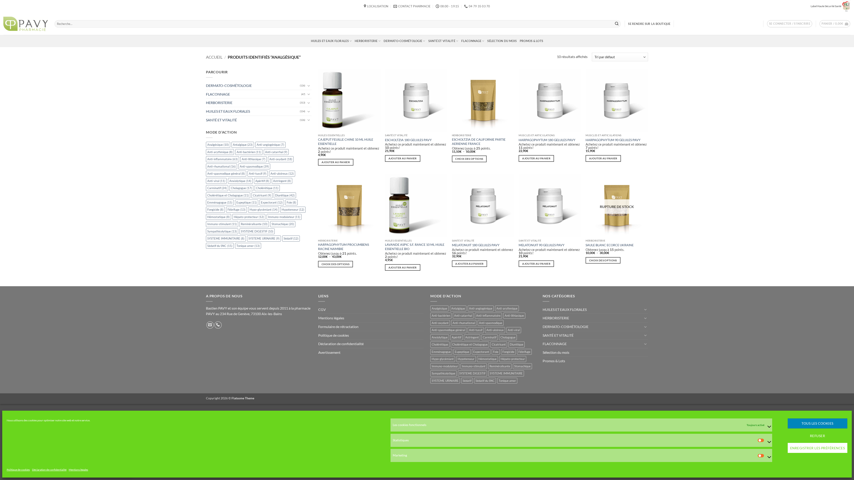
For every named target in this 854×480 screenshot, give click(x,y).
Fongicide (215, 210)
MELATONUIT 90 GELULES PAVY (541, 245)
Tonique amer (248, 246)
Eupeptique (246, 202)
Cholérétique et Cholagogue (228, 195)
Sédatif (291, 238)
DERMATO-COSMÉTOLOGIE (403, 41)
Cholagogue (241, 188)
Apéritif (262, 181)
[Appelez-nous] (218, 325)
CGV (322, 309)
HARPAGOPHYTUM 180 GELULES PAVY (547, 140)
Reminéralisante (254, 224)
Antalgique (243, 144)
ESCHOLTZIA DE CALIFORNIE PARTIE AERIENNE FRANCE (479, 142)
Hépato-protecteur (249, 217)
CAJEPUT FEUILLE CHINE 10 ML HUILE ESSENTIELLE (345, 142)
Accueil (214, 57)
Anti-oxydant (280, 159)
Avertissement (329, 352)
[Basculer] (309, 85)
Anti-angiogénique (270, 144)
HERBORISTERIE (366, 41)
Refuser (817, 436)
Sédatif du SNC (219, 246)
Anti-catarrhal (276, 152)
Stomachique (283, 224)
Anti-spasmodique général (226, 173)
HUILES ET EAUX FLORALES (330, 41)
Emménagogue (219, 202)
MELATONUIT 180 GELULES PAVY (476, 245)
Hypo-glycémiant (264, 210)
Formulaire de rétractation (338, 326)
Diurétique (285, 195)
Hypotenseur (293, 210)
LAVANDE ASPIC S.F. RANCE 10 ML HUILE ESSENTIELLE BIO (414, 247)
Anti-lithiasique (253, 159)
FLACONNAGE (471, 41)
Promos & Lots (531, 41)
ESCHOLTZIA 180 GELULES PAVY (408, 140)
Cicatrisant (262, 195)
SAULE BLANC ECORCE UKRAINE (610, 245)
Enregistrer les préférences (817, 448)
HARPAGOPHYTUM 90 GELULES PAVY (613, 140)
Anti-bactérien (249, 152)
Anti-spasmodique (254, 166)
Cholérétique (267, 188)
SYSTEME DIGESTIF (257, 231)
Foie (291, 202)
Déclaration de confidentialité (49, 470)
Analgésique (218, 144)
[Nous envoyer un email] (210, 325)
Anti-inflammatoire (222, 159)
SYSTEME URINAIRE (264, 238)
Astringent (282, 181)
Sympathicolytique (222, 231)
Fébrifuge (237, 210)
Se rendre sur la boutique (649, 24)
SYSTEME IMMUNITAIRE (225, 238)
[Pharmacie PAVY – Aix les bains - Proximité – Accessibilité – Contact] (25, 24)
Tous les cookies (817, 424)
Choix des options (469, 158)
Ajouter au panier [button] (336, 162)
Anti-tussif (257, 173)
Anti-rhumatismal (221, 166)
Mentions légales (78, 470)
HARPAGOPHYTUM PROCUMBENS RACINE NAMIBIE (343, 247)
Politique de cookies (18, 470)
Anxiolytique (240, 181)
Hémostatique (218, 217)
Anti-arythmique (220, 152)
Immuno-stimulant (222, 224)
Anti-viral (216, 181)
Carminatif (217, 188)
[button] (789, 23)
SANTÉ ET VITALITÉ (441, 41)
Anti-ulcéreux (282, 173)
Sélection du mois (501, 41)
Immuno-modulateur (284, 217)
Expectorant (272, 202)
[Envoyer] (616, 24)
